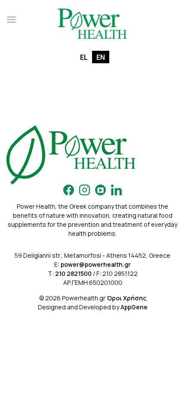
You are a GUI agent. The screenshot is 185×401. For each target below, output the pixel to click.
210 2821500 (73, 273)
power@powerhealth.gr (96, 264)
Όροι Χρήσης (126, 298)
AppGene (134, 307)
